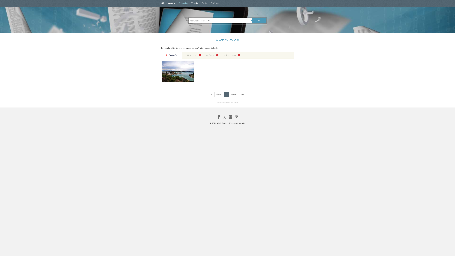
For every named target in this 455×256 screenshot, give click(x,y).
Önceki (219, 94)
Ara (259, 21)
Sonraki (234, 94)
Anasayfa (171, 3)
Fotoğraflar (183, 3)
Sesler (204, 3)
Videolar (194, 3)
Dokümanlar (216, 3)
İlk (212, 94)
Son (242, 94)
